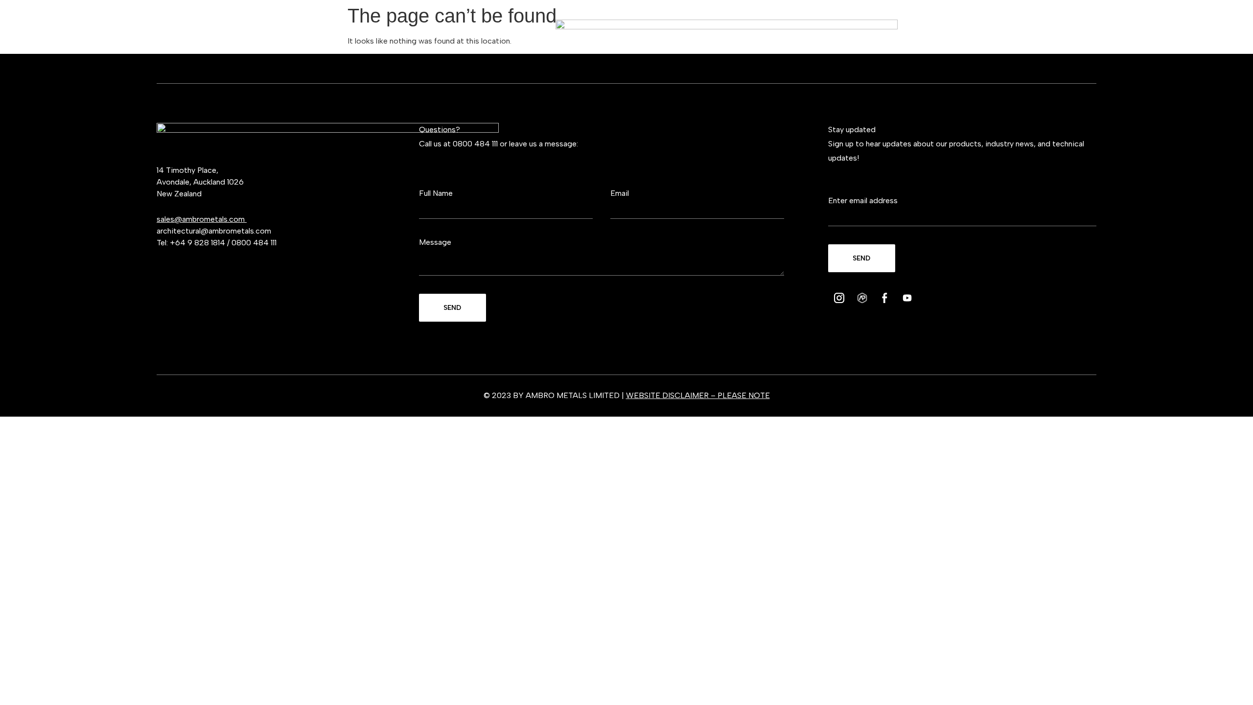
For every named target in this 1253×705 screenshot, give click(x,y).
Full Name (436, 193)
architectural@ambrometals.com (214, 230)
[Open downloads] (1044, 33)
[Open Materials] (236, 33)
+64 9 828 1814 (197, 242)
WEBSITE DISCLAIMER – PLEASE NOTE (698, 395)
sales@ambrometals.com (202, 219)
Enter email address (863, 200)
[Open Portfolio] (974, 33)
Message (435, 242)
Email (619, 193)
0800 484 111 (254, 242)
